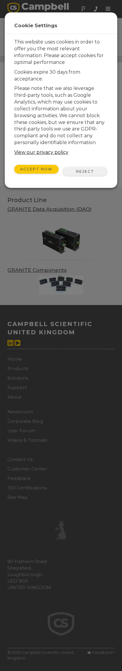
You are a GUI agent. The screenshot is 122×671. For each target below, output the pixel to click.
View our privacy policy (41, 152)
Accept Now (36, 169)
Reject (85, 171)
